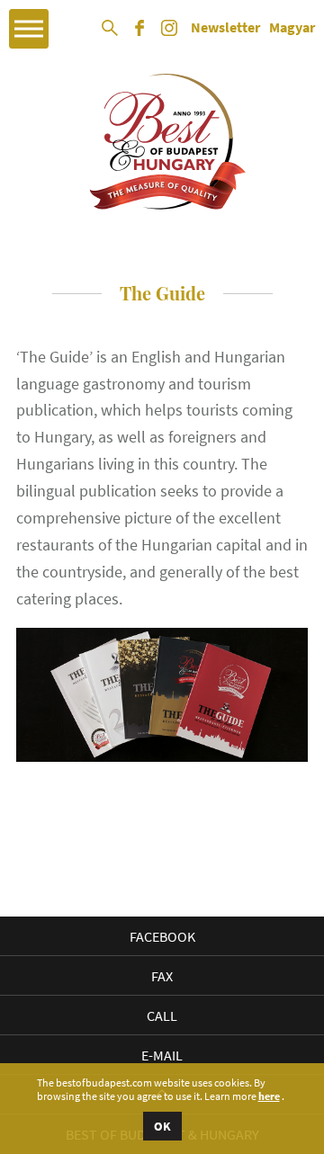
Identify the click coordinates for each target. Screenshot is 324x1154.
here (269, 1096)
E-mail (162, 1055)
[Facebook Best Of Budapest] (139, 34)
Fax (162, 976)
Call (162, 1015)
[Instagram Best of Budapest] (169, 34)
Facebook (162, 936)
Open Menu (29, 29)
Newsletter (225, 28)
